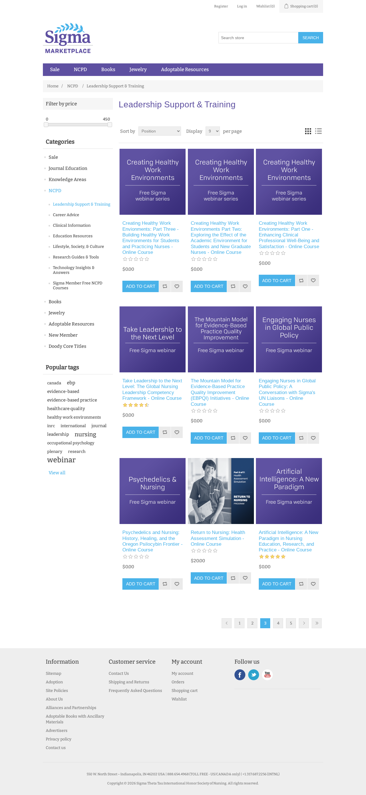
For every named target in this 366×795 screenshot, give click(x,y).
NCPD (80, 70)
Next (304, 623)
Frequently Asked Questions (135, 690)
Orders (178, 682)
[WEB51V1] (221, 339)
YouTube (267, 674)
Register (221, 6)
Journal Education (68, 168)
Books (108, 70)
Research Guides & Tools (76, 257)
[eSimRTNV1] (221, 491)
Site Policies (57, 690)
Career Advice (66, 214)
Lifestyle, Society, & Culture (78, 246)
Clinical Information (72, 225)
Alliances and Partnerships (71, 707)
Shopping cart (185, 690)
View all (57, 472)
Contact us (56, 747)
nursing (85, 434)
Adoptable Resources (185, 70)
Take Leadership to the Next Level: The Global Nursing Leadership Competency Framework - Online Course (152, 389)
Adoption (54, 682)
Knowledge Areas (67, 179)
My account (182, 673)
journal (99, 425)
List (318, 131)
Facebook (239, 674)
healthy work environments (74, 417)
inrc (51, 425)
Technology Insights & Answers (74, 270)
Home (53, 86)
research (76, 451)
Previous (227, 623)
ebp (71, 383)
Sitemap (53, 673)
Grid (308, 131)
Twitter (253, 674)
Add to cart (140, 286)
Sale (54, 70)
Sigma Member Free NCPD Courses (77, 285)
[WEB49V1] (153, 491)
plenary (54, 451)
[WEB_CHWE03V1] (153, 182)
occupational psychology (70, 442)
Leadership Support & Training (81, 204)
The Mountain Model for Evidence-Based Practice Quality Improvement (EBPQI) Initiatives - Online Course (220, 392)
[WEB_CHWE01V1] (289, 182)
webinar (61, 460)
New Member (63, 335)
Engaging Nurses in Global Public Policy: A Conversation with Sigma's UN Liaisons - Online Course (287, 392)
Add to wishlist (177, 286)
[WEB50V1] (289, 339)
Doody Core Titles (67, 346)
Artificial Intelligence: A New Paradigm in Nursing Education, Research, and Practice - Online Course (288, 541)
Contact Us (119, 673)
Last (317, 623)
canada (54, 383)
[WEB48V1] (289, 491)
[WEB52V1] (153, 339)
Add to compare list (165, 286)
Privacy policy (58, 739)
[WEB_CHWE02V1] (221, 182)
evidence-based (63, 391)
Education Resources (73, 236)
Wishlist (179, 699)
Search (311, 37)
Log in (242, 6)
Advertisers (56, 730)
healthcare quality (66, 408)
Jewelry (138, 70)
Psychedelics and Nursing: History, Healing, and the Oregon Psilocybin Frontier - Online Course (152, 541)
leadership (58, 434)
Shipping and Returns (129, 682)
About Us (54, 699)
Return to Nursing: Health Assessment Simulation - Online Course (218, 538)
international (73, 425)
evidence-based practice (72, 400)
